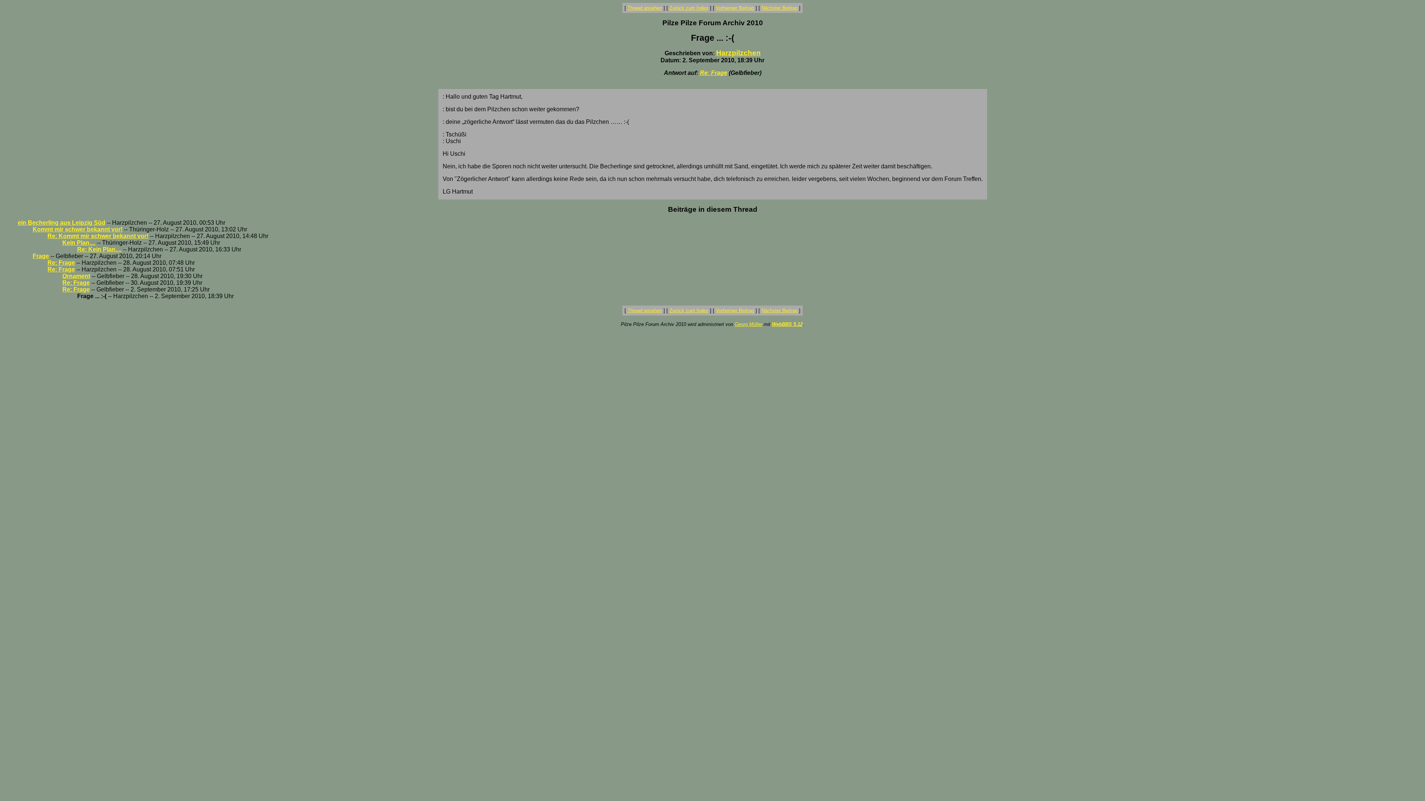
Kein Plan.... (78, 243)
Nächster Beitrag (779, 8)
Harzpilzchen (738, 53)
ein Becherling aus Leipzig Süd (61, 223)
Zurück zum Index (688, 8)
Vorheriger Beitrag (735, 8)
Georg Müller (748, 324)
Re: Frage (713, 73)
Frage (41, 256)
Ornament (76, 276)
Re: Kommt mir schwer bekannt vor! (98, 236)
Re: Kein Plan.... (99, 249)
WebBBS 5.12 (787, 324)
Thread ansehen (645, 8)
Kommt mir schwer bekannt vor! (77, 229)
